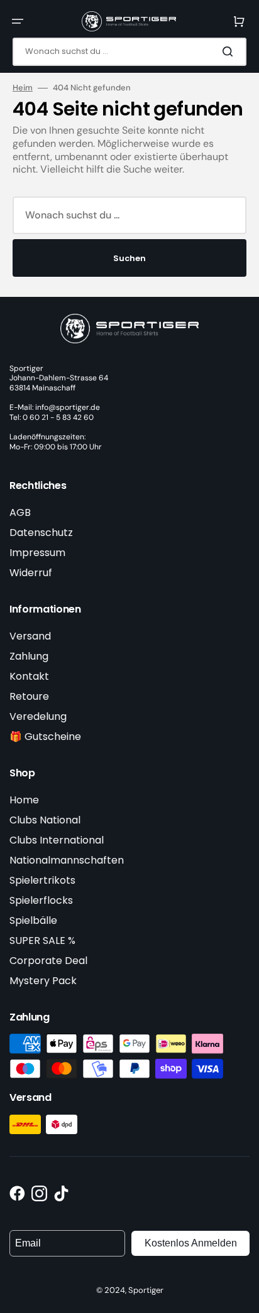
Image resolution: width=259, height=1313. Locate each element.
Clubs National (44, 820)
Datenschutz (41, 532)
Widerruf (30, 572)
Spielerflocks (41, 900)
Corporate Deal (48, 960)
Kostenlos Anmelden (191, 1243)
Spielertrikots (42, 880)
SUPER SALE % (42, 940)
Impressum (37, 552)
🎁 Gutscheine (45, 736)
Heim (23, 88)
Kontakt (29, 676)
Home (24, 800)
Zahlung (28, 656)
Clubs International (56, 840)
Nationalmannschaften (66, 860)
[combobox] (129, 52)
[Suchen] (230, 51)
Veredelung (38, 716)
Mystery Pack (43, 980)
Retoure (29, 696)
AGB (20, 512)
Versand (30, 636)
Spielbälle (33, 920)
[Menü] (17, 21)
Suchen (129, 258)
